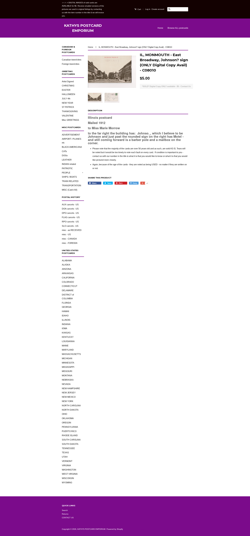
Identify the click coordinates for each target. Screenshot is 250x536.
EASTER (66, 90)
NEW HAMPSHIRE (71, 388)
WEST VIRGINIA (70, 474)
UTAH (65, 457)
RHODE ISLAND (70, 435)
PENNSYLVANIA (70, 427)
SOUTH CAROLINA (71, 440)
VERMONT (67, 461)
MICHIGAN (67, 358)
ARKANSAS (68, 273)
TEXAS (65, 452)
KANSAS (66, 333)
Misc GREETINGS (70, 120)
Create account (158, 9)
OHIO (64, 414)
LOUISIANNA (68, 341)
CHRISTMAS (68, 86)
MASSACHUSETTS (71, 354)
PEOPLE (66, 173)
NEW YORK (67, 401)
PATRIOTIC (67, 168)
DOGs (65, 155)
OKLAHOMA (68, 418)
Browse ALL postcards (178, 28)
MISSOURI (67, 371)
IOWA (64, 328)
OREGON (66, 423)
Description (95, 110)
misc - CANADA (69, 239)
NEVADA (66, 384)
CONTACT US (68, 518)
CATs (64, 151)
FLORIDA (66, 303)
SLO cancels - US (70, 226)
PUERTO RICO (69, 431)
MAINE (65, 346)
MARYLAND (68, 350)
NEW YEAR (67, 103)
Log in (147, 9)
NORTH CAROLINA (71, 405)
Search (65, 510)
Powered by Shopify (115, 529)
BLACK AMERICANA (72, 147)
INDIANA (66, 324)
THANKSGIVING (70, 111)
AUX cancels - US (70, 204)
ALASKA (66, 265)
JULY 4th (66, 98)
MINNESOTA (68, 363)
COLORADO (68, 282)
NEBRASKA (68, 380)
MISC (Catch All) (69, 190)
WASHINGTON (69, 470)
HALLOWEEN (68, 94)
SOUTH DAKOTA (70, 444)
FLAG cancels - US (71, 217)
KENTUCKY (68, 337)
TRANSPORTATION (71, 185)
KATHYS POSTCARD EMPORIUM (83, 28)
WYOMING (67, 482)
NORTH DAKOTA (70, 410)
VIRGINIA (66, 465)
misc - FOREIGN (69, 243)
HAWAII (65, 311)
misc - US (66, 234)
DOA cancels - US (70, 209)
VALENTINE (68, 116)
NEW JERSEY (69, 393)
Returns (65, 514)
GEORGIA (66, 307)
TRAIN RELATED (70, 181)
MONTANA (67, 375)
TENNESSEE (68, 448)
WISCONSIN (68, 478)
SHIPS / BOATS (69, 177)
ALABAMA (67, 260)
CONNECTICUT (69, 286)
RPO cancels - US (70, 222)
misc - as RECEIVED (72, 230)
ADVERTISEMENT (71, 135)
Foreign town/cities (70, 64)
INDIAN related (69, 164)
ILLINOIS (66, 320)
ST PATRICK (68, 107)
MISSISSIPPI (68, 367)
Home (160, 28)
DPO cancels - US (70, 213)
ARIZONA (66, 269)
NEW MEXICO (69, 397)
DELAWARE (68, 290)
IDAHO (65, 316)
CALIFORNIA (68, 278)
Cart (139, 9)
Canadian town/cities (71, 60)
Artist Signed (68, 81)
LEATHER (67, 160)
